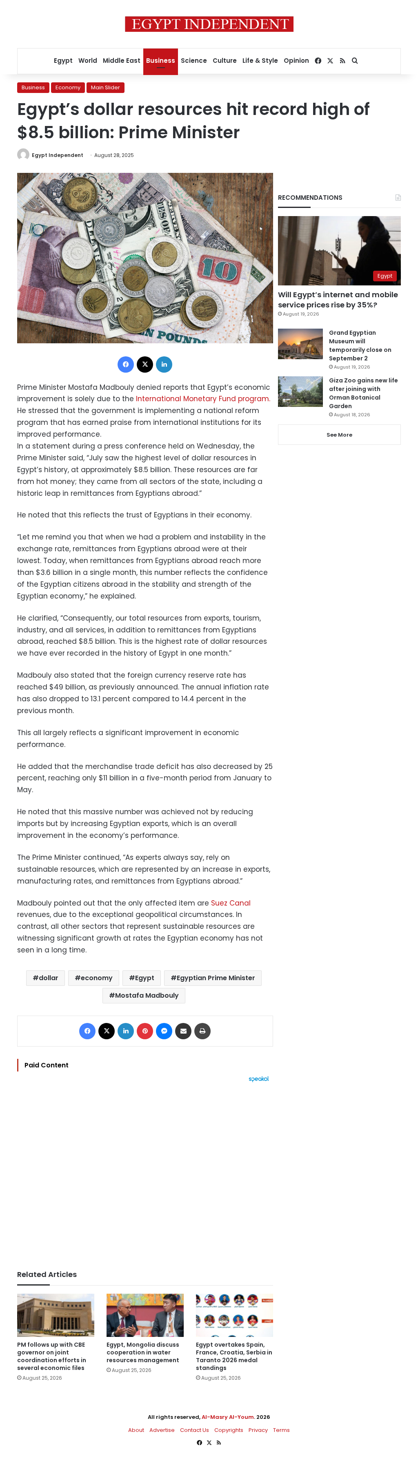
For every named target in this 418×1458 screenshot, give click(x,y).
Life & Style (260, 60)
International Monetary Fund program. (203, 399)
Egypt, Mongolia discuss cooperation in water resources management (143, 1352)
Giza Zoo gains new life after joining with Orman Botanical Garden (363, 393)
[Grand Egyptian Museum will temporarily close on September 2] (300, 344)
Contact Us (194, 1430)
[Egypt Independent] (209, 24)
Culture (225, 60)
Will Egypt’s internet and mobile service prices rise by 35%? (338, 299)
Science (194, 60)
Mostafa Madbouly (147, 995)
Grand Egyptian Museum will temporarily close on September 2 (360, 345)
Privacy (258, 1430)
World (87, 60)
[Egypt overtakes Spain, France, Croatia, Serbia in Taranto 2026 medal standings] (234, 1315)
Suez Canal (230, 903)
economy (97, 978)
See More (339, 435)
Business (160, 60)
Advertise (162, 1430)
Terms (281, 1430)
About (136, 1430)
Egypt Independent (57, 155)
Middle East (121, 60)
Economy (68, 87)
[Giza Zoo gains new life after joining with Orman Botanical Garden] (300, 391)
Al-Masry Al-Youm (228, 1417)
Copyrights (228, 1430)
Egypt (63, 60)
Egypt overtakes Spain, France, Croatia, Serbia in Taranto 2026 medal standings (234, 1356)
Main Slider (105, 87)
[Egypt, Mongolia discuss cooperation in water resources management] (145, 1315)
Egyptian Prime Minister (216, 978)
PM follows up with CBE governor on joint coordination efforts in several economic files (51, 1356)
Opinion (296, 60)
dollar (48, 978)
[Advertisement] (145, 1172)
